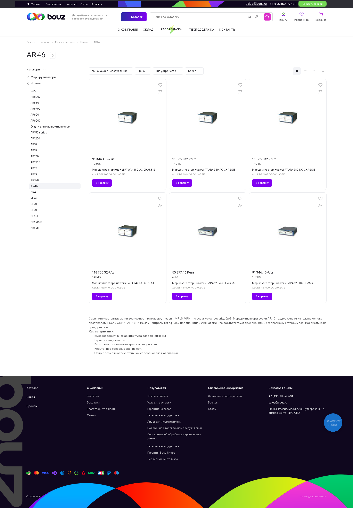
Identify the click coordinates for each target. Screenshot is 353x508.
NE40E (35, 215)
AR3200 (35, 180)
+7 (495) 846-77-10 (282, 4)
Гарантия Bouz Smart (161, 452)
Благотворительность (101, 408)
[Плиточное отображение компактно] (305, 71)
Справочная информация (225, 388)
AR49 (34, 192)
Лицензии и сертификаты (164, 421)
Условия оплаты (157, 396)
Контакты (93, 396)
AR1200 (35, 138)
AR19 (34, 150)
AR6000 (36, 120)
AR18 (34, 144)
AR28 (34, 168)
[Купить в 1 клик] (160, 92)
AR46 (34, 186)
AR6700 (35, 108)
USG (33, 90)
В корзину (102, 182)
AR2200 (35, 162)
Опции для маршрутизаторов (50, 126)
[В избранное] (160, 85)
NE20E (34, 209)
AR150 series (39, 132)
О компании (95, 388)
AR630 (35, 102)
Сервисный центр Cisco (162, 459)
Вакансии (93, 402)
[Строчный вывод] (314, 71)
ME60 (34, 198)
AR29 (34, 174)
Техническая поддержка (163, 415)
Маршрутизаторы (43, 77)
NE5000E (36, 221)
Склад (30, 397)
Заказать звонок (312, 3)
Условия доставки (159, 402)
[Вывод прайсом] (323, 71)
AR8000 (36, 96)
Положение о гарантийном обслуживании (174, 428)
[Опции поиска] (248, 17)
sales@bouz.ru (256, 4)
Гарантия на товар (159, 408)
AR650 (35, 114)
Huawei (36, 83)
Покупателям (156, 388)
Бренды (31, 406)
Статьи (91, 415)
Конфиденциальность (314, 496)
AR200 (35, 156)
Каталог (32, 388)
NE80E (35, 227)
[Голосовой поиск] (257, 17)
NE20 (34, 204)
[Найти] (267, 17)
